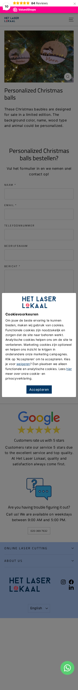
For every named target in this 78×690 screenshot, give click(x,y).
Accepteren (39, 389)
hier (69, 369)
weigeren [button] (23, 364)
